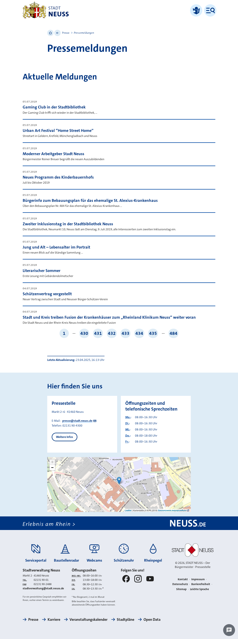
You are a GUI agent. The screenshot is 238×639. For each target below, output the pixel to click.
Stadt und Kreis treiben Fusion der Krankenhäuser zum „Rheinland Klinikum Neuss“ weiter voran (109, 317)
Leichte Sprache (199, 589)
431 (98, 333)
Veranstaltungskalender (88, 619)
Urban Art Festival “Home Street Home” (58, 130)
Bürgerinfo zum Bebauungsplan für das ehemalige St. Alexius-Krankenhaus (90, 200)
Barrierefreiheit (200, 584)
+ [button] (52, 462)
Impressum (198, 579)
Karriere (54, 619)
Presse (65, 32)
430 (84, 333)
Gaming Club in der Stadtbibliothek (54, 107)
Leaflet (128, 510)
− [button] (52, 467)
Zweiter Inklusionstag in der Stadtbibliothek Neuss (68, 224)
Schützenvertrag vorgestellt (47, 294)
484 (173, 333)
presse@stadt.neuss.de (77, 421)
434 (139, 333)
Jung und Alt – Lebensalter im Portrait (56, 247)
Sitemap (181, 589)
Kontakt (183, 579)
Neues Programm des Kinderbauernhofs (58, 177)
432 (112, 333)
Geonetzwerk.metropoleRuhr (172, 510)
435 (153, 333)
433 (125, 333)
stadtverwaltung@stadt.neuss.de (43, 588)
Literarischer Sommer (41, 270)
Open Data (152, 619)
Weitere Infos (64, 437)
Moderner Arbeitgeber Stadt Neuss (53, 153)
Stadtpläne (125, 619)
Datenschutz (180, 584)
